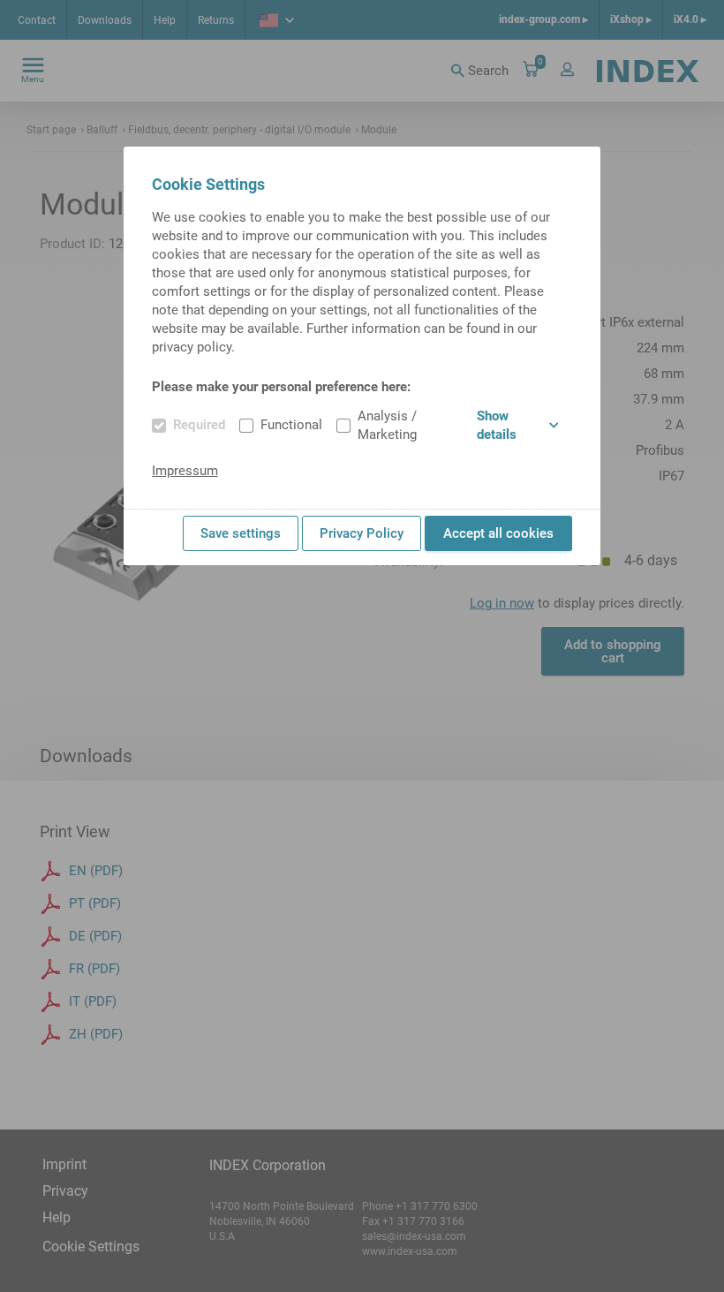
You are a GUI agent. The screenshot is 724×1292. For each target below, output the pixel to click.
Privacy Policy (361, 533)
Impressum (185, 471)
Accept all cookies (498, 533)
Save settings (240, 533)
